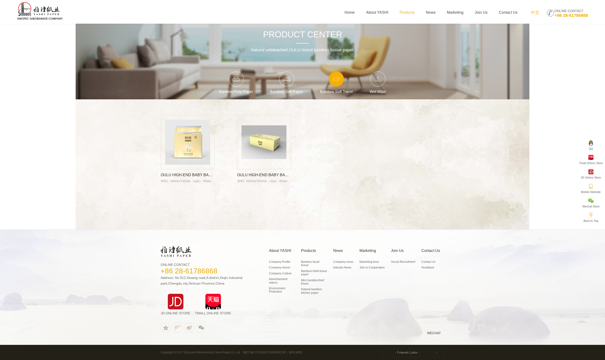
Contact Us (428, 261)
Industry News (342, 267)
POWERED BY (276, 352)
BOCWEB (295, 352)
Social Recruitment (403, 261)
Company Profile (279, 261)
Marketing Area (369, 261)
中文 (535, 12)
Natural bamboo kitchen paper (311, 291)
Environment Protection (277, 290)
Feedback (427, 267)
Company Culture (280, 273)
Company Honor (279, 267)
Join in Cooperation (372, 267)
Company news (343, 261)
